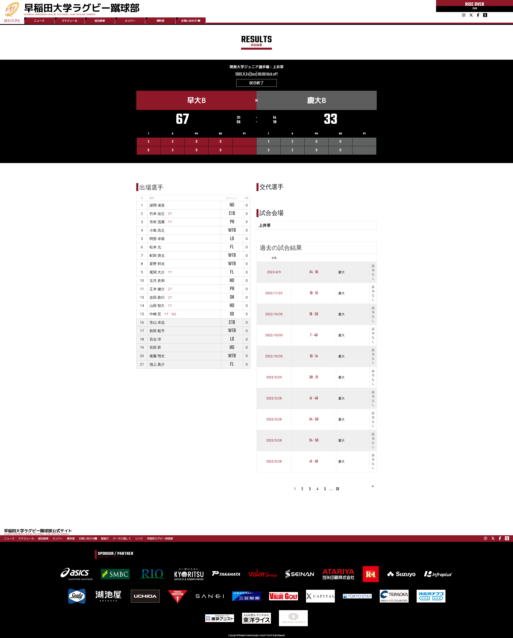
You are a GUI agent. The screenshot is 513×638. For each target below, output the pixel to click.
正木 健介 (157, 289)
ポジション (232, 198)
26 (337, 489)
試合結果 (100, 20)
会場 (274, 257)
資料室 (160, 20)
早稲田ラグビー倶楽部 (160, 538)
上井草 (278, 66)
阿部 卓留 (157, 239)
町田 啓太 (157, 255)
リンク (139, 538)
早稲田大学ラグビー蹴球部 (81, 8)
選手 (151, 198)
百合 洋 (155, 339)
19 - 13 (314, 293)
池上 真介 (157, 364)
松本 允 (155, 247)
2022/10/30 (274, 314)
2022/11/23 (274, 293)
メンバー (130, 20)
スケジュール (69, 20)
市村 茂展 (157, 222)
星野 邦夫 (157, 264)
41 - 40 (313, 398)
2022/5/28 (274, 398)
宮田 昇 (155, 347)
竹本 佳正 (157, 214)
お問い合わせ (189, 20)
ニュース (39, 20)
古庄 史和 (157, 280)
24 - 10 (313, 272)
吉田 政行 (157, 297)
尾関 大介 (157, 272)
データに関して (122, 538)
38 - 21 (313, 377)
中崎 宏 (155, 314)
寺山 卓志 (157, 322)
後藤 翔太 (157, 356)
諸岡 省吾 (157, 205)
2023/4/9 (274, 272)
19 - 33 (313, 314)
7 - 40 (314, 335)
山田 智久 (157, 305)
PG (246, 198)
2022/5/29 (274, 377)
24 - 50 (313, 419)
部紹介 (105, 538)
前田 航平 (157, 331)
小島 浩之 (157, 230)
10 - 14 (314, 356)
